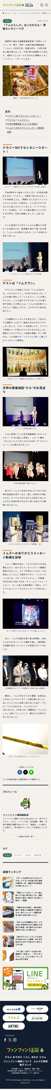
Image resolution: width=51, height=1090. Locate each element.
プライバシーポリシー (35, 1071)
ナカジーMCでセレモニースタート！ (24, 116)
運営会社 (36, 1073)
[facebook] (5, 1040)
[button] (19, 772)
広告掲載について (17, 1069)
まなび (34, 1057)
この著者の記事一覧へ (25, 837)
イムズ (28, 855)
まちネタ (38, 855)
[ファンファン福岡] (13, 5)
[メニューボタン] (46, 5)
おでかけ (17, 1057)
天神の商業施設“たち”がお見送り (22, 124)
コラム (42, 1057)
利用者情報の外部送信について (22, 1073)
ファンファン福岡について (17, 1061)
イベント (18, 855)
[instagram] (15, 1040)
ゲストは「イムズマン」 (18, 120)
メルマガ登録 (40, 1061)
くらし (7, 21)
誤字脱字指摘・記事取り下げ (17, 1071)
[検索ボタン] (42, 5)
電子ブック (25, 1065)
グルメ (8, 1057)
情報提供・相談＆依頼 (32, 1069)
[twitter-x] (10, 1040)
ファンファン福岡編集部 (16, 815)
